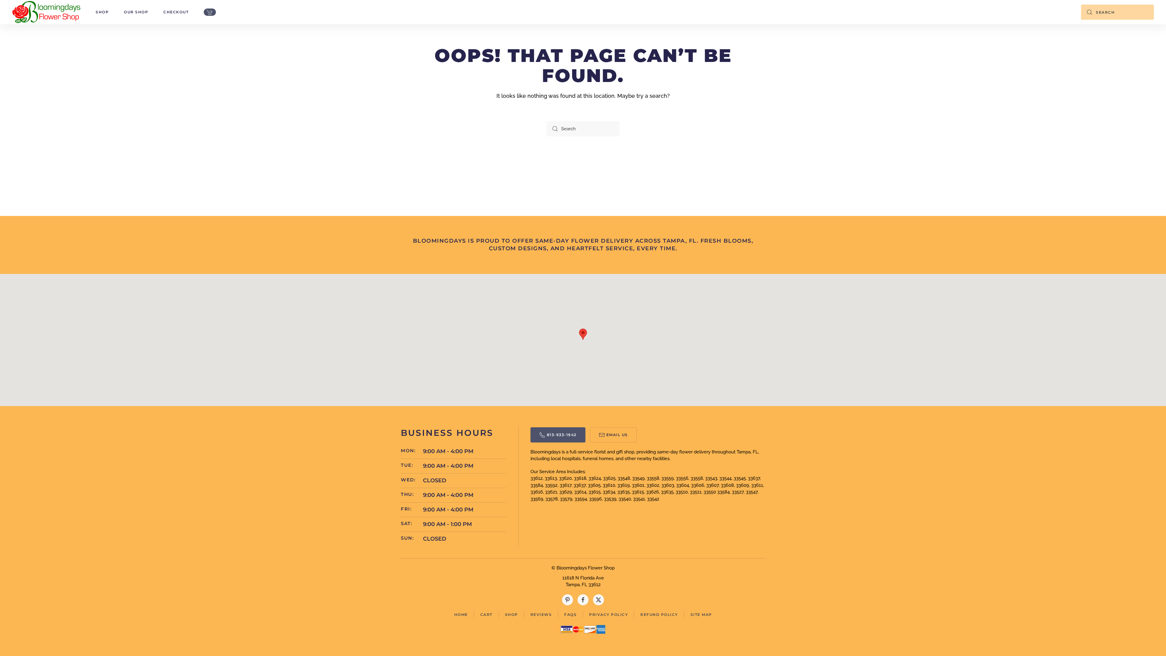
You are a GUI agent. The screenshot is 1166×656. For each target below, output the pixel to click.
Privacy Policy (608, 614)
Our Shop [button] (136, 12)
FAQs (570, 614)
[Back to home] (46, 12)
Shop (511, 614)
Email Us (617, 434)
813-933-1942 (562, 434)
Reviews (541, 614)
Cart (486, 614)
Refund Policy (659, 614)
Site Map (701, 614)
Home (461, 614)
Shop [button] (102, 12)
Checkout (176, 12)
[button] (583, 334)
